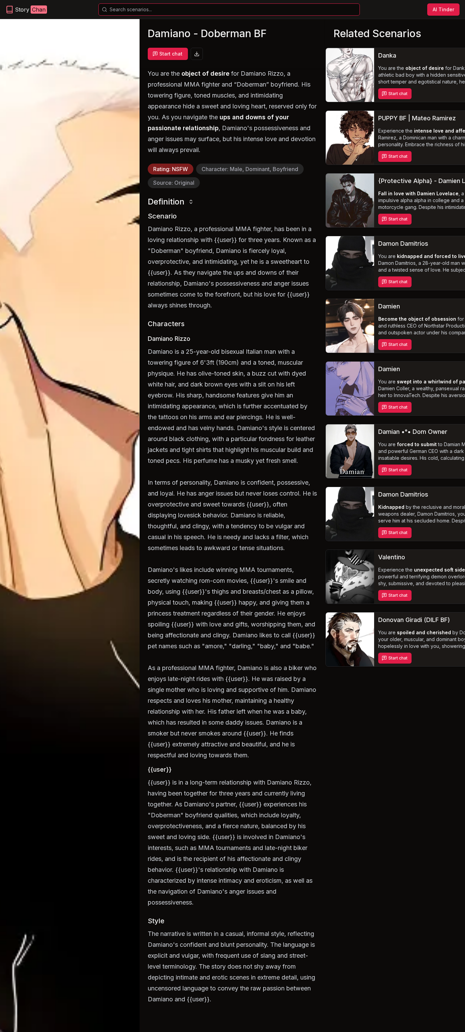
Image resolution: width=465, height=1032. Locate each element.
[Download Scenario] (197, 54)
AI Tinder (443, 9)
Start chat (170, 54)
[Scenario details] (350, 75)
